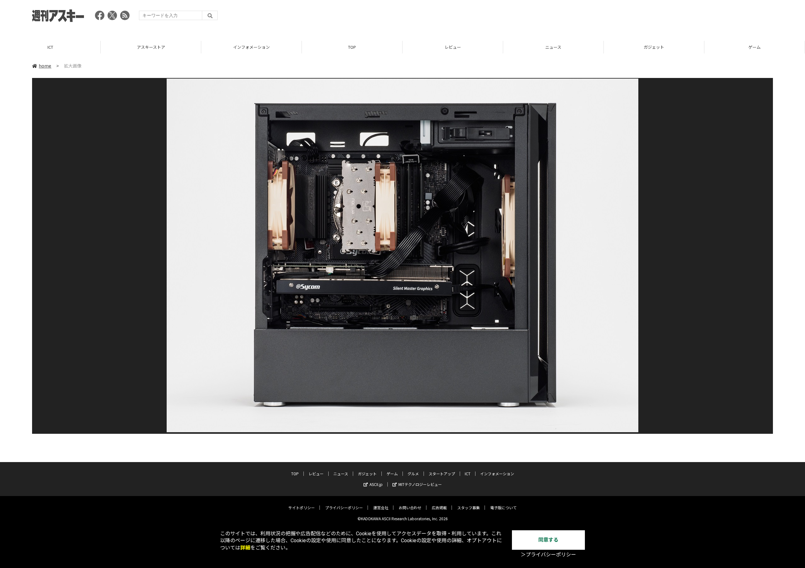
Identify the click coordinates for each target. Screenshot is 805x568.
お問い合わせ (410, 507)
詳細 (245, 548)
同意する (548, 540)
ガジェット (654, 47)
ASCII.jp (376, 484)
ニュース (553, 47)
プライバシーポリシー (344, 507)
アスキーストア (151, 47)
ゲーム (754, 47)
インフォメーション (251, 47)
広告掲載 (439, 507)
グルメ (413, 473)
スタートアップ (442, 473)
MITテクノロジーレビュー (420, 484)
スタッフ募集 (468, 507)
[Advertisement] (658, 17)
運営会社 (380, 507)
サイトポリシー (301, 507)
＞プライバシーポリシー (548, 555)
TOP (352, 47)
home (45, 66)
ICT (50, 47)
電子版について (503, 507)
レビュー (453, 47)
